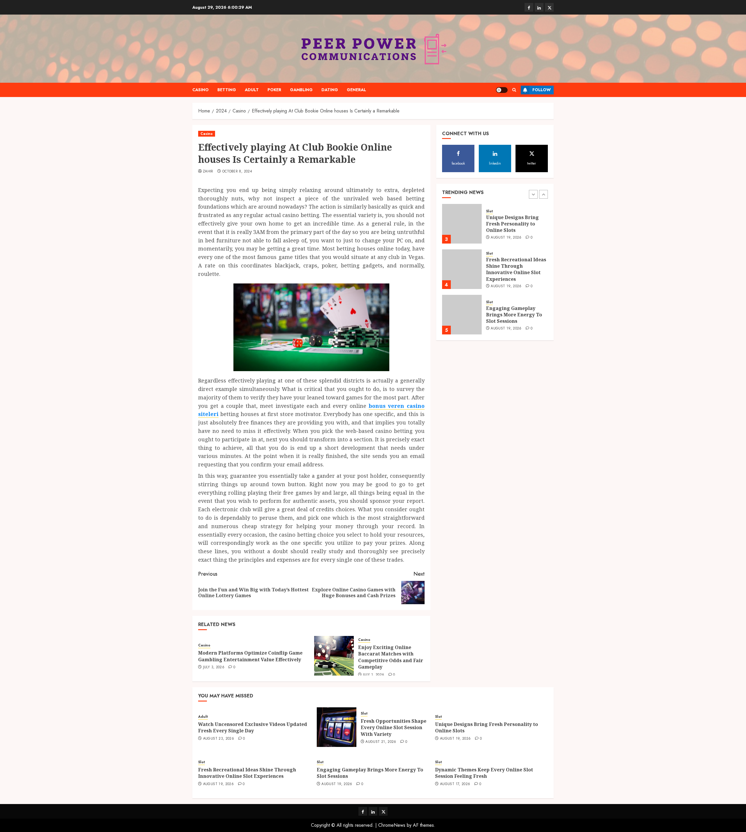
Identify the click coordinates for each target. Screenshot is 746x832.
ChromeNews (391, 825)
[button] (514, 90)
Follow (541, 90)
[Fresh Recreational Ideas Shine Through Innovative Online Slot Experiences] (462, 269)
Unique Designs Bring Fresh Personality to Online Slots (512, 224)
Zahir (208, 171)
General (356, 90)
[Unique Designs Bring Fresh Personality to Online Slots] (462, 224)
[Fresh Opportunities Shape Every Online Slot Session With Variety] (336, 727)
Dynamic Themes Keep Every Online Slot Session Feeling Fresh (484, 772)
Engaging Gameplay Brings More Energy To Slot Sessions (514, 315)
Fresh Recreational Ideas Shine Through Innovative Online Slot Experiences (516, 269)
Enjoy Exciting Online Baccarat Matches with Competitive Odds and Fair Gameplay (390, 657)
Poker (274, 90)
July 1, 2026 (373, 675)
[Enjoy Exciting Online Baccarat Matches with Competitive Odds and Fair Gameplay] (334, 656)
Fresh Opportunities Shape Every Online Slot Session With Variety (393, 727)
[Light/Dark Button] (502, 90)
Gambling (301, 90)
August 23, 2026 (218, 738)
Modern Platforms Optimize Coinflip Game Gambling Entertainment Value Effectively (250, 656)
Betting (226, 90)
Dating (329, 90)
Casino (200, 90)
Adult (252, 90)
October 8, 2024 (237, 171)
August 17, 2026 (455, 784)
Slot (489, 211)
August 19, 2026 (506, 237)
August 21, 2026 (380, 742)
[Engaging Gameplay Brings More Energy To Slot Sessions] (462, 314)
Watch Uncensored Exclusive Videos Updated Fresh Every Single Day (252, 727)
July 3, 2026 (213, 667)
